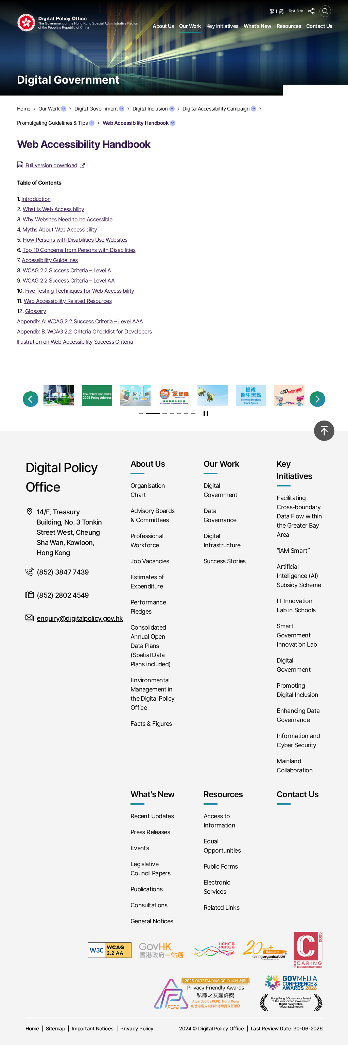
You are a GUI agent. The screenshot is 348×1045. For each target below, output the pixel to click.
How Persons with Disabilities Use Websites (75, 239)
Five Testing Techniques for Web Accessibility (79, 290)
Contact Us (319, 26)
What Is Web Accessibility (53, 209)
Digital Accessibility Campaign (215, 108)
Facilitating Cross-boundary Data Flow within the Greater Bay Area (299, 516)
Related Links (221, 907)
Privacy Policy (137, 1028)
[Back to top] (324, 431)
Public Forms (221, 866)
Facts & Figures (151, 723)
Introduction (35, 198)
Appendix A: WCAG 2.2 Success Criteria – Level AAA (80, 321)
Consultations (149, 905)
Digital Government (96, 108)
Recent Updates (152, 816)
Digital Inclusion (150, 108)
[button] (30, 399)
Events (139, 848)
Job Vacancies (149, 561)
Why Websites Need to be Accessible (67, 219)
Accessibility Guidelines (50, 260)
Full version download (51, 165)
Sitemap (55, 1028)
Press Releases (150, 832)
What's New (258, 26)
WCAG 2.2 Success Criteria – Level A (67, 270)
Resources (289, 26)
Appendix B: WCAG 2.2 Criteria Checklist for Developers (84, 331)
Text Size (296, 10)
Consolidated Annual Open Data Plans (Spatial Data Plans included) (150, 646)
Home (32, 1028)
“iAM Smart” (293, 550)
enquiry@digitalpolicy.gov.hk (80, 618)
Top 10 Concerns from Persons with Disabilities (78, 249)
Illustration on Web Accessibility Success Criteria (75, 341)
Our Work (190, 26)
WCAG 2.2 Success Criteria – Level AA (69, 280)
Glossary (35, 311)
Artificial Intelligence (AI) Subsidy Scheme (299, 575)
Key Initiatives (222, 26)
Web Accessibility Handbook (136, 123)
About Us (163, 26)
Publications (146, 889)
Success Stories (225, 561)
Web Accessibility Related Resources (67, 300)
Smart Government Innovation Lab (297, 635)
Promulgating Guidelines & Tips (52, 123)
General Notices (151, 921)
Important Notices (93, 1028)
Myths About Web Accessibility (59, 229)
